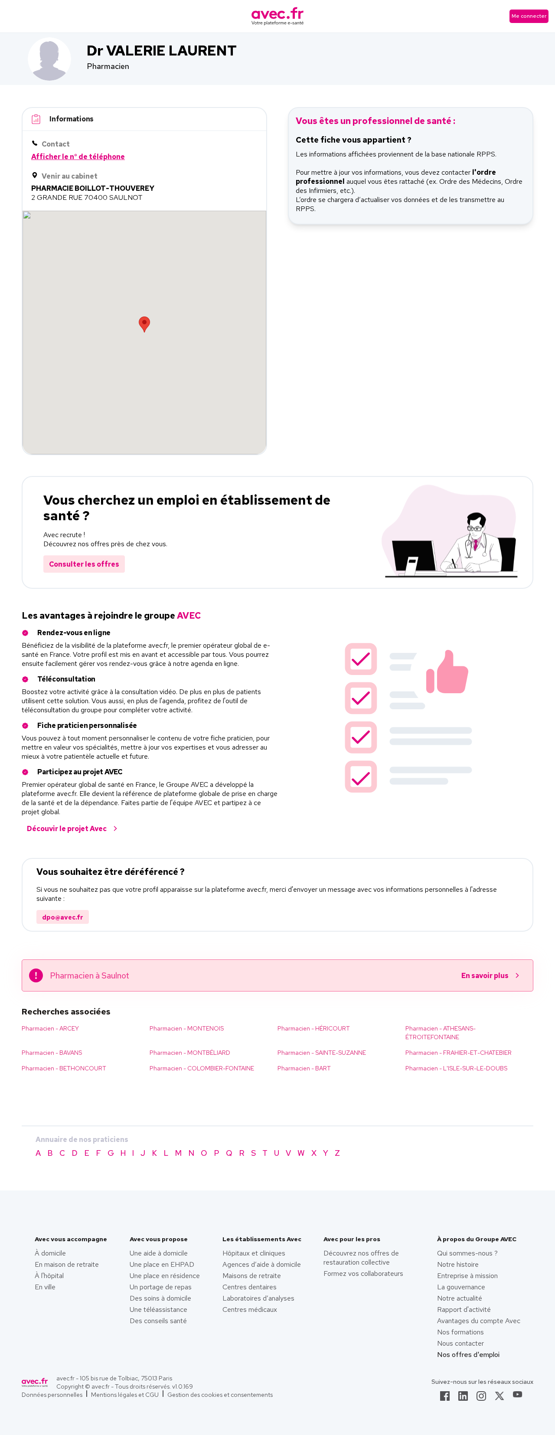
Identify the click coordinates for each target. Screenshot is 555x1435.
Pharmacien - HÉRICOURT (314, 1028)
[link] (445, 1398)
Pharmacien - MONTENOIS (187, 1028)
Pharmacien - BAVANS (52, 1053)
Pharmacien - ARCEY (50, 1028)
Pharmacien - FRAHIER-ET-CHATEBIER (458, 1053)
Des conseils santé (158, 1320)
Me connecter (529, 16)
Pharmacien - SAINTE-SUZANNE (322, 1053)
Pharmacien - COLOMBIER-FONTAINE (202, 1068)
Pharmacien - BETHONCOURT (64, 1068)
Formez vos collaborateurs (363, 1273)
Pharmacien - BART (304, 1068)
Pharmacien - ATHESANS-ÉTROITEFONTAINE (440, 1032)
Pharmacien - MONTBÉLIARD (190, 1053)
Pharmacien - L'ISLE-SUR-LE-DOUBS (456, 1068)
